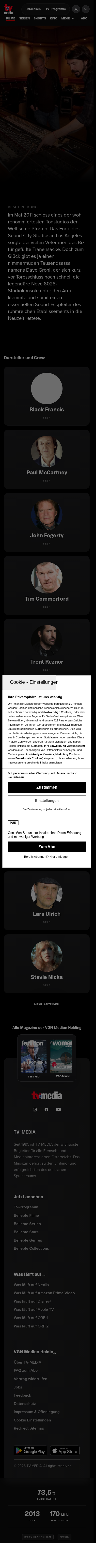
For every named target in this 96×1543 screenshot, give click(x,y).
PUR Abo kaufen (47, 847)
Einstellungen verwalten (47, 800)
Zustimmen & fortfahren (47, 787)
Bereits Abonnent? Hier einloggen (46, 856)
